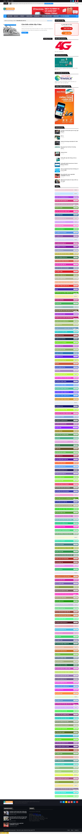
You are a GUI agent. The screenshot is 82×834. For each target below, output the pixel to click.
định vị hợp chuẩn (65, 314)
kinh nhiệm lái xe (65, 477)
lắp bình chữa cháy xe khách (65, 487)
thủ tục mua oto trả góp (65, 725)
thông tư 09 (65, 700)
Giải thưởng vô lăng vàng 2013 (65, 377)
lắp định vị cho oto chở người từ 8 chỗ (66, 499)
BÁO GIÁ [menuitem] (16, 16)
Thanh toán (65, 640)
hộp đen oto (65, 455)
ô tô (65, 587)
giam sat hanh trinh (65, 381)
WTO (65, 782)
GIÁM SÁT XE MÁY (65, 416)
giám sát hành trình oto (65, 388)
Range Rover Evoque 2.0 (65, 622)
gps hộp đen (65, 431)
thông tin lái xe (65, 696)
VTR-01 (65, 767)
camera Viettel (65, 250)
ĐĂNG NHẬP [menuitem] (56, 16)
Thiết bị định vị (65, 661)
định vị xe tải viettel (65, 360)
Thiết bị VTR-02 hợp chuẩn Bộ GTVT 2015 (69, 141)
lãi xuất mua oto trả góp (65, 484)
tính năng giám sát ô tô (65, 743)
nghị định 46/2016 (65, 565)
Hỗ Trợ (62, 136)
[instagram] (75, 1)
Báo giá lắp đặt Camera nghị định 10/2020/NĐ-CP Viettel (22, 3)
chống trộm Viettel (65, 275)
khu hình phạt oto (65, 466)
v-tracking (65, 757)
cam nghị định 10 (65, 229)
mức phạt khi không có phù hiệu (65, 548)
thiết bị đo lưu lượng (65, 665)
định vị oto (65, 324)
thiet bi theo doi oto (65, 650)
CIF (65, 289)
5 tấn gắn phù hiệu (65, 190)
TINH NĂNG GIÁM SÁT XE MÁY (65, 746)
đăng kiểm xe (65, 307)
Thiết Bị (65, 654)
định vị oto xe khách (65, 342)
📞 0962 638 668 (67, 28)
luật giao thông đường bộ (65, 530)
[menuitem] (5, 16)
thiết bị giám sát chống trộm (65, 668)
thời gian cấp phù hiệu (65, 711)
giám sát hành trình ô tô (65, 392)
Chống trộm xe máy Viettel (65, 285)
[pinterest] (77, 1)
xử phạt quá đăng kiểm (65, 796)
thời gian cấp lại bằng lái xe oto (65, 707)
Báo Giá (65, 193)
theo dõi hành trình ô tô (65, 643)
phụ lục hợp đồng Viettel (65, 604)
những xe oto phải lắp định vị (65, 576)
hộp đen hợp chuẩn (65, 452)
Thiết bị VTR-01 (64, 152)
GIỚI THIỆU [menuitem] (10, 16)
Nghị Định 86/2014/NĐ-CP (65, 572)
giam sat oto (65, 402)
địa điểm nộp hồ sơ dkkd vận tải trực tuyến (67, 311)
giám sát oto (65, 406)
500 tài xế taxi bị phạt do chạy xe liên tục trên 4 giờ (69, 180)
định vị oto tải (65, 335)
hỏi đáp (65, 438)
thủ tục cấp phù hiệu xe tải (65, 718)
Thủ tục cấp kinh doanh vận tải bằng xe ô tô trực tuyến (69, 169)
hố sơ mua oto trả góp (65, 441)
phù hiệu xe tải (65, 601)
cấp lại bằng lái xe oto (65, 257)
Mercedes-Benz (65, 537)
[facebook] (71, 1)
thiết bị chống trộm (65, 657)
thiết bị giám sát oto (65, 679)
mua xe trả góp (65, 544)
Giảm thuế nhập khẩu (65, 424)
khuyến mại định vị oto (65, 470)
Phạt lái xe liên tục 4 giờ (65, 590)
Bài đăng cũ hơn (47, 38)
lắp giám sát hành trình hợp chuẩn (65, 509)
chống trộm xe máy (65, 278)
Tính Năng (65, 739)
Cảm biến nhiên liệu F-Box (31, 24)
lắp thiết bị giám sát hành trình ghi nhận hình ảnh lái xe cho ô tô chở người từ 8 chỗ (18, 818)
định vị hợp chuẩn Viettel (65, 321)
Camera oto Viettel (65, 246)
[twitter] (73, 1)
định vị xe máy (65, 353)
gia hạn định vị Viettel (65, 374)
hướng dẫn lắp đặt (65, 463)
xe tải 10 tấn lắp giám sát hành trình (65, 789)
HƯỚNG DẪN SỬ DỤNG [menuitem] (47, 16)
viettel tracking (65, 764)
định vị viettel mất (65, 349)
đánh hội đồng (65, 299)
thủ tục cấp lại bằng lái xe (65, 714)
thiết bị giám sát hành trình (65, 672)
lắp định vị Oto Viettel (65, 502)
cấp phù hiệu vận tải (65, 264)
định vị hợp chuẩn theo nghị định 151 (65, 318)
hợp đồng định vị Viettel (65, 459)
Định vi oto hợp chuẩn (65, 331)
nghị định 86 (65, 569)
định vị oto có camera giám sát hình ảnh (66, 328)
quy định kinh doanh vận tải (65, 611)
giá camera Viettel (65, 367)
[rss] (66, 802)
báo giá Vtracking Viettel (65, 197)
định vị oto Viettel (65, 338)
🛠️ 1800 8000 (67, 33)
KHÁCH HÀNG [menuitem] (29, 16)
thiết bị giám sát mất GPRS (65, 675)
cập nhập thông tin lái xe (65, 261)
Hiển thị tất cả (49, 20)
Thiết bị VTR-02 (65, 689)
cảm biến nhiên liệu (65, 222)
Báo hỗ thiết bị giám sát (65, 200)
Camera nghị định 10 (65, 243)
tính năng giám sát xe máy (65, 750)
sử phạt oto (65, 633)
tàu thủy (65, 636)
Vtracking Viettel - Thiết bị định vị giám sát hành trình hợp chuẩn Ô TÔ (22, 830)
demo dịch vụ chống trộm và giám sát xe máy (67, 293)
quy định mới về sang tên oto (65, 615)
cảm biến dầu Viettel (65, 218)
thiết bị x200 (65, 693)
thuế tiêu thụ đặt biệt (65, 728)
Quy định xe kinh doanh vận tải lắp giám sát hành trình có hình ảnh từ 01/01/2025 (18, 812)
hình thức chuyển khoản (65, 434)
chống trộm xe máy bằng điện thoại (65, 282)
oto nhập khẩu (65, 583)
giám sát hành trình (65, 385)
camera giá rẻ (65, 236)
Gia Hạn (65, 370)
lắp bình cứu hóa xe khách (65, 491)
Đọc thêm (24, 32)
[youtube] (72, 802)
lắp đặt (65, 494)
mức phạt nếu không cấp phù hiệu (65, 555)
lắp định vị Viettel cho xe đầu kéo (65, 505)
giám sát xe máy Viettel (65, 420)
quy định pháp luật (65, 618)
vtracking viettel (65, 774)
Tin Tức (65, 735)
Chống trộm (65, 271)
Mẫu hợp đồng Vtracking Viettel (65, 533)
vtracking (65, 771)
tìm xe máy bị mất (65, 732)
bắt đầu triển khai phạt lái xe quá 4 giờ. (66, 204)
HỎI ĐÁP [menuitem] (22, 16)
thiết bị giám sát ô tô (65, 682)
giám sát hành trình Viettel (65, 395)
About (8, 1)
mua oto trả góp (65, 541)
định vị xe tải (65, 356)
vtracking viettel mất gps (65, 778)
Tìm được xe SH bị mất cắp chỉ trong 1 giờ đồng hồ (69, 131)
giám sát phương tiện (65, 409)
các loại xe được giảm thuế (65, 211)
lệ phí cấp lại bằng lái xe (65, 523)
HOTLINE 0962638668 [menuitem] (65, 16)
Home (5, 1)
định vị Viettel (65, 346)
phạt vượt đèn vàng (65, 597)
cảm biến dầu (65, 214)
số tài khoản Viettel (65, 629)
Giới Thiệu (65, 427)
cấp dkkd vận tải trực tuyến (65, 253)
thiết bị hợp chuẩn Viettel (65, 686)
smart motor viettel (65, 626)
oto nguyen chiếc (65, 579)
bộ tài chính (65, 207)
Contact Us (76, 830)
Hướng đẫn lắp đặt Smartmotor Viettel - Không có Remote (69, 164)
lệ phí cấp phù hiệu (65, 526)
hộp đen (65, 448)
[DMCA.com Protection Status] (4, 833)
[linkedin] (74, 802)
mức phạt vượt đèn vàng (65, 558)
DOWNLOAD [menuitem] (36, 16)
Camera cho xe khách (65, 232)
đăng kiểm (65, 303)
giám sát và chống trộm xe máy (65, 413)
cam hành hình (65, 225)
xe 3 (65, 785)
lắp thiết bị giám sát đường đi (65, 516)
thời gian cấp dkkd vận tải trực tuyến (66, 704)
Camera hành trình (65, 239)
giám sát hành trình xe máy (65, 399)
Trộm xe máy (65, 753)
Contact (12, 1)
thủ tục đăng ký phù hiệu (65, 721)
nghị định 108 (65, 562)
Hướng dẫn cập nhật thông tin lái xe (68, 157)
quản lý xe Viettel (65, 608)
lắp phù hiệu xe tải (65, 512)
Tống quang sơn (25, 26)
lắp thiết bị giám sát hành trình (65, 519)
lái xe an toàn (65, 480)
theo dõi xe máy (65, 647)
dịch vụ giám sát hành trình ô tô (65, 296)
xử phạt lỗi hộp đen (65, 792)
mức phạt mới (65, 551)
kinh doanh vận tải (65, 473)
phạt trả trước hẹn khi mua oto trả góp (66, 594)
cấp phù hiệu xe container (65, 268)
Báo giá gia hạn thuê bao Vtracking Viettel (68, 147)
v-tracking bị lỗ (65, 760)
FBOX (65, 363)
